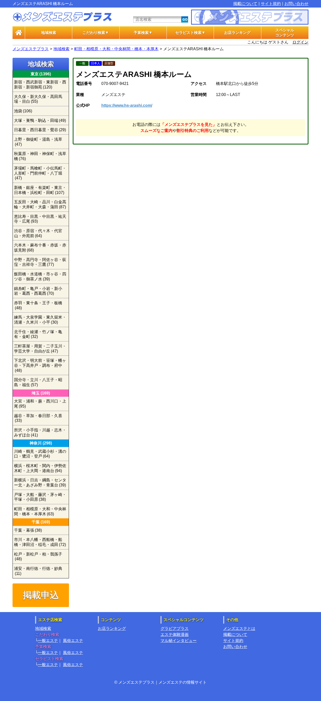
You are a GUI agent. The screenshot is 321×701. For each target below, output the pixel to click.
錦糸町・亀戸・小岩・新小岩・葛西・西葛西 (38, 291)
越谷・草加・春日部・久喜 (38, 418)
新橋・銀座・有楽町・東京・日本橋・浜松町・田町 (40, 190)
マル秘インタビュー (178, 640)
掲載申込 (41, 595)
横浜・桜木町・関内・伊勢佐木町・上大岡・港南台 (40, 468)
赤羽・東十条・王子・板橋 (38, 305)
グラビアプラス (174, 628)
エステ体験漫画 (174, 634)
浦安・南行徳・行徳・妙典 (38, 571)
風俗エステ (73, 640)
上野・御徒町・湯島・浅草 (38, 141)
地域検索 (48, 33)
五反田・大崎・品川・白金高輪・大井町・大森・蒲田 (40, 204)
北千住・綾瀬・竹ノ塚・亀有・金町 (38, 334)
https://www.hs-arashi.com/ (126, 105)
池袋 (23, 111)
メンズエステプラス (31, 49)
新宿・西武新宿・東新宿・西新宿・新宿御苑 (40, 84)
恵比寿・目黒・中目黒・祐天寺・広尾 (40, 219)
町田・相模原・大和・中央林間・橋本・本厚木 (116, 49)
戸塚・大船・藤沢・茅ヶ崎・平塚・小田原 (40, 497)
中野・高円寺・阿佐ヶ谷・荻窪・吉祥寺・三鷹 (40, 262)
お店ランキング (237, 33)
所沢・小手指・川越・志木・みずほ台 (40, 432)
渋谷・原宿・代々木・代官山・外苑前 (38, 233)
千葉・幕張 (28, 530)
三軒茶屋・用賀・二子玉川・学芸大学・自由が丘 (40, 348)
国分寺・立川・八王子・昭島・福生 (38, 382)
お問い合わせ (296, 4)
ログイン (300, 42)
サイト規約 (271, 4)
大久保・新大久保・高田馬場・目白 (38, 99)
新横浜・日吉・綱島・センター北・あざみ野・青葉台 (40, 482)
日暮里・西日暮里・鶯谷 (40, 130)
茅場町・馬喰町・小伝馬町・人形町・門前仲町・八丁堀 (40, 173)
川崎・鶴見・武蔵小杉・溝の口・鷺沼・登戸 (40, 454)
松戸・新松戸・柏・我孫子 (38, 556)
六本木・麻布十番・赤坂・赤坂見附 (40, 247)
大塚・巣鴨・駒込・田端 (40, 120)
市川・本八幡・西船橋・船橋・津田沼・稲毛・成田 (40, 542)
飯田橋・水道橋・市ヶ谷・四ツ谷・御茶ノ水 (40, 276)
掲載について (245, 4)
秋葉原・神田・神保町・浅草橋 (40, 156)
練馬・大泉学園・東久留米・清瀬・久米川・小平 (40, 319)
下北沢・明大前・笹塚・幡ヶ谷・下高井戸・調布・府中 (40, 365)
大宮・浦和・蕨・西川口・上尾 (40, 403)
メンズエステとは (239, 628)
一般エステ (48, 640)
